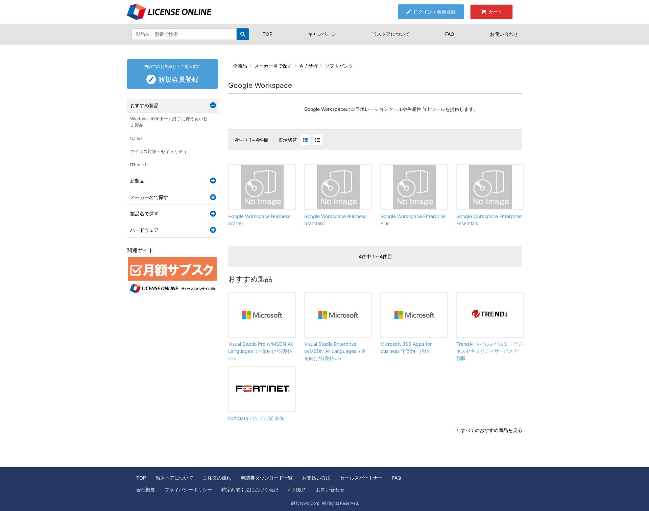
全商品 (240, 66)
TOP (267, 34)
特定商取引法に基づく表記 (249, 489)
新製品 (137, 181)
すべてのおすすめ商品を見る (491, 430)
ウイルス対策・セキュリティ (158, 151)
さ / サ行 (308, 66)
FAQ (449, 34)
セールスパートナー (361, 478)
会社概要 (145, 489)
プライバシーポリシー (188, 489)
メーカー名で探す (273, 66)
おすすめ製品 (144, 105)
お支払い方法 (316, 478)
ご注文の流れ (217, 478)
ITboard (138, 164)
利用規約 (297, 489)
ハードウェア (144, 230)
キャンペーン (322, 34)
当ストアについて (391, 34)
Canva (136, 138)
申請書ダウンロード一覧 (267, 478)
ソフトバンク (339, 66)
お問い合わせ (504, 34)
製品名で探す (144, 213)
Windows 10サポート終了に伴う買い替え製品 (169, 122)
